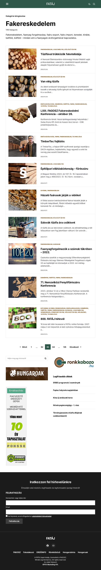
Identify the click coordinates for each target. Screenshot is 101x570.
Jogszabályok (58, 49)
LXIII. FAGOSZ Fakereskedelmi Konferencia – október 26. (60, 112)
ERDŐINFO (41, 552)
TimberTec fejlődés (53, 141)
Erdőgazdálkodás (47, 104)
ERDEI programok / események (66, 382)
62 (42, 347)
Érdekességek (60, 308)
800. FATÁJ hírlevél (52, 319)
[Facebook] (48, 545)
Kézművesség (45, 312)
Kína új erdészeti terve (63, 398)
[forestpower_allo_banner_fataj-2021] (16, 426)
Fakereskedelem (46, 49)
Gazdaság (56, 244)
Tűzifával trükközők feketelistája (61, 54)
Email (8, 507)
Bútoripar (44, 308)
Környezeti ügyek (57, 312)
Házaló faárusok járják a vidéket (61, 195)
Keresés (45, 358)
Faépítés (66, 104)
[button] (7, 4)
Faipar (72, 104)
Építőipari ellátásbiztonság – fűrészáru (64, 168)
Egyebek (44, 190)
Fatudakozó (28, 552)
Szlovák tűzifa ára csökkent (58, 222)
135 (64, 347)
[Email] (53, 545)
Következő (74, 347)
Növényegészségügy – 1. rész (66, 405)
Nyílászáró (82, 312)
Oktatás (44, 106)
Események (59, 104)
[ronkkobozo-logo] (74, 362)
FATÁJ (50, 4)
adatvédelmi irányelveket (41, 516)
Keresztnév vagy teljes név (16, 498)
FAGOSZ (17, 552)
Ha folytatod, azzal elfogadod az (29, 516)
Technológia (52, 106)
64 (53, 347)
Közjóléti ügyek (70, 49)
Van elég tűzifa (50, 81)
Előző (24, 347)
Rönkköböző (54, 552)
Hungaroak (83, 552)
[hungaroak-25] (27, 373)
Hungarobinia (69, 552)
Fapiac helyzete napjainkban (65, 390)
